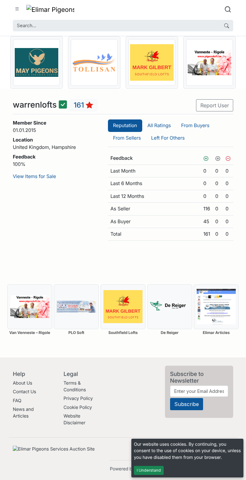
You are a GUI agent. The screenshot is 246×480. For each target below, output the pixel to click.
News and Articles (23, 413)
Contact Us (24, 392)
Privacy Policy (78, 398)
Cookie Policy (77, 407)
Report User (214, 105)
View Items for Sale (34, 176)
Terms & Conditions (74, 386)
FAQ (17, 400)
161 (80, 105)
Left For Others (168, 138)
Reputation (125, 125)
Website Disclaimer (74, 419)
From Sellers (127, 138)
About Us (22, 383)
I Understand (149, 470)
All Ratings (159, 125)
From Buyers (195, 125)
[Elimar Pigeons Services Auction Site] (50, 9)
